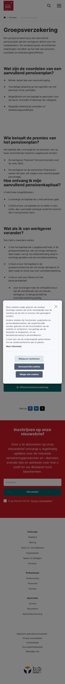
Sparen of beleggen (32, 558)
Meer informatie (14, 346)
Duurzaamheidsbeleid (32, 647)
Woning (32, 542)
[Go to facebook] (31, 408)
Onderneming (32, 578)
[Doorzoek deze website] (49, 5)
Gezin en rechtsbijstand (32, 547)
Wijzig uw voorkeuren (29, 359)
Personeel (32, 583)
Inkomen (33, 588)
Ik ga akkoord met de (30, 501)
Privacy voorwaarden (41, 501)
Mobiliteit (32, 537)
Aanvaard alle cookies (29, 366)
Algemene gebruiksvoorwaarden (32, 634)
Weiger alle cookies (29, 374)
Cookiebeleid (32, 642)
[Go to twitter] (43, 408)
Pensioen (32, 563)
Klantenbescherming (32, 614)
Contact (32, 603)
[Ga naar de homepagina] (10, 5)
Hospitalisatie (32, 553)
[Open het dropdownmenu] (58, 5)
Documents (32, 608)
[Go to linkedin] (37, 408)
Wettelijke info (32, 651)
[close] (56, 306)
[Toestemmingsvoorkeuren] (12, 678)
